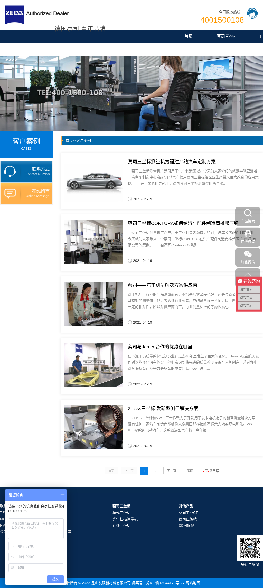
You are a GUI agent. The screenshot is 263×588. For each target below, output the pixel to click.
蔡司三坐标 (227, 36)
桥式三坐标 (121, 513)
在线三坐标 (121, 525)
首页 (188, 36)
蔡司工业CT (188, 513)
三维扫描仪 (58, 49)
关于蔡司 (135, 49)
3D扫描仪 (186, 525)
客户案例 (84, 141)
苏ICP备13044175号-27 (165, 583)
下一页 (171, 471)
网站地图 (193, 583)
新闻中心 (96, 49)
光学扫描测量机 (125, 519)
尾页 (190, 471)
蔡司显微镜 (19, 49)
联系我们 (173, 49)
